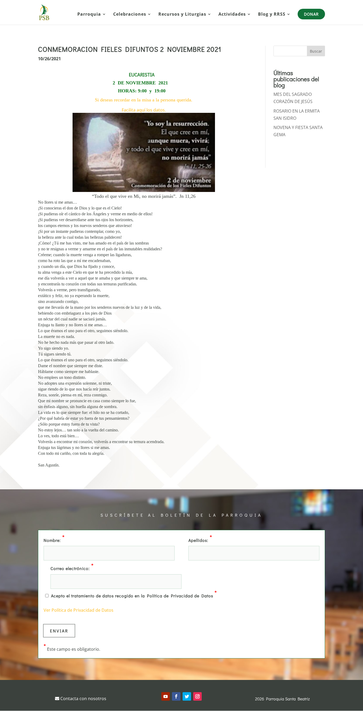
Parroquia (89, 14)
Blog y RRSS (271, 14)
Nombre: (54, 540)
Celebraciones (129, 14)
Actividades (232, 14)
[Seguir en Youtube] (165, 696)
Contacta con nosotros (82, 698)
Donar (311, 14)
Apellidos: (200, 540)
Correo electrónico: (72, 568)
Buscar (316, 51)
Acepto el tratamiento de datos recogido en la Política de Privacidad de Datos (134, 595)
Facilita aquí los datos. (144, 110)
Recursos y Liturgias (182, 14)
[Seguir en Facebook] (176, 696)
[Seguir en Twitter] (187, 696)
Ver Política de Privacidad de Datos (78, 610)
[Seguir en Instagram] (197, 696)
